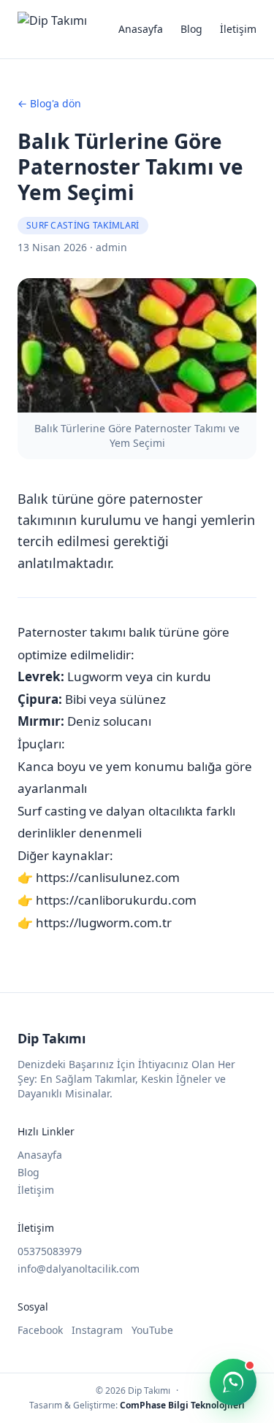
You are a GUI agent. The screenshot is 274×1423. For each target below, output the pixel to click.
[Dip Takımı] (52, 29)
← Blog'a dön (49, 103)
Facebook (40, 1330)
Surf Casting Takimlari (83, 225)
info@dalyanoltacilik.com (79, 1269)
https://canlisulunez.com (108, 877)
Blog (191, 29)
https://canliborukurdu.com (116, 899)
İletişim (238, 29)
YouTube (152, 1330)
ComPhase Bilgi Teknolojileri (182, 1405)
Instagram (97, 1330)
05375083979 (50, 1251)
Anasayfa (140, 29)
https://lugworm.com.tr (104, 922)
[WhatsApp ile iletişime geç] (233, 1382)
